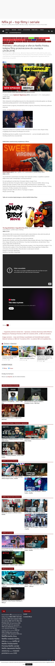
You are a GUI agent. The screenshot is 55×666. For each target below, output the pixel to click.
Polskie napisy (19, 41)
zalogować (9, 376)
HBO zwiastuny (12, 634)
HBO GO (16, 617)
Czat (6, 32)
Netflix (7, 29)
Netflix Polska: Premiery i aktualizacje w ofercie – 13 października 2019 (44, 358)
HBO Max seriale (8, 628)
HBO (10, 617)
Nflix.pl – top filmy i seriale (21, 22)
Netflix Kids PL (46, 38)
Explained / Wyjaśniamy (19, 95)
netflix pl (4, 54)
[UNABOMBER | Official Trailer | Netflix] (13, 557)
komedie (36, 38)
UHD (15, 653)
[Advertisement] (27, 9)
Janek (11, 53)
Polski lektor (12, 41)
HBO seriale (13, 632)
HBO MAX (14, 29)
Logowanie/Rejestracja (15, 32)
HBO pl (17, 630)
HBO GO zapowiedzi (14, 625)
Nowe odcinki (28, 39)
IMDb (27, 38)
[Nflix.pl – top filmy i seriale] (3, 31)
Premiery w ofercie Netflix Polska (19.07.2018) (9, 357)
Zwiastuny (11, 43)
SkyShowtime (26, 29)
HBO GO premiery (12, 623)
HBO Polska (5, 632)
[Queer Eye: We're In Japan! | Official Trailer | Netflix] (35, 520)
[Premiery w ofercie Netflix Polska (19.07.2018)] (10, 346)
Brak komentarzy (17, 53)
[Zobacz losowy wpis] (51, 31)
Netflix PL (5, 39)
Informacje (31, 38)
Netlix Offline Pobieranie (19, 39)
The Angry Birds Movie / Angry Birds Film (13, 228)
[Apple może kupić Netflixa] (27, 346)
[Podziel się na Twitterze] (5, 62)
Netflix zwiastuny (27, 54)
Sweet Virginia (6, 172)
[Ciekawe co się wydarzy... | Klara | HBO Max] (13, 394)
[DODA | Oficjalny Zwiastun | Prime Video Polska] (13, 448)
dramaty (19, 38)
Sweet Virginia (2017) (25, 56)
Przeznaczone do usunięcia (41, 41)
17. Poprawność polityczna (13, 110)
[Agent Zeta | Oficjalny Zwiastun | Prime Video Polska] (13, 431)
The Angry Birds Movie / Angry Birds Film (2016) (38, 56)
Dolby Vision (5, 617)
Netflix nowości (48, 53)
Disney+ (20, 29)
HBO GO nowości (13, 619)
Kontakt (25, 614)
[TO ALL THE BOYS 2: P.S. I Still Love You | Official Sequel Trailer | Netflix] (13, 469)
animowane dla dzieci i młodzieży (9, 38)
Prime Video (35, 29)
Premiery (25, 41)
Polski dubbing (6, 41)
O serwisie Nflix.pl (27, 616)
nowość (16, 650)
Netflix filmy (42, 53)
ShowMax (11, 653)
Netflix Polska (10, 39)
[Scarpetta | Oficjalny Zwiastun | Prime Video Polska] (35, 431)
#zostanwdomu (6, 614)
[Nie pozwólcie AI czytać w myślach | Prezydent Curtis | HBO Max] (35, 394)
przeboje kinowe (31, 41)
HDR (17, 634)
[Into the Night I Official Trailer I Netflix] (35, 505)
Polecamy (39, 39)
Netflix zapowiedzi (8, 648)
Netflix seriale (21, 54)
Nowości (33, 39)
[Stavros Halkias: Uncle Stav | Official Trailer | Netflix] (35, 541)
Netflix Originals (9, 641)
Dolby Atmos (19, 614)
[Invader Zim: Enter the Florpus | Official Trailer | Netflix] (35, 484)
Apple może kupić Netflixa (27, 358)
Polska (43, 39)
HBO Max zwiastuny (10, 630)
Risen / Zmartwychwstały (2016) (14, 56)
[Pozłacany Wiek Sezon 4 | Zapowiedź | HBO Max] (13, 410)
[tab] (5, 369)
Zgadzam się (28, 664)
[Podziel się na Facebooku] (3, 62)
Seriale (49, 41)
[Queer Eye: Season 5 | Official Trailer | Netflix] (13, 505)
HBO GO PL (12, 621)
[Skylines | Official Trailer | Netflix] (35, 469)
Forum (42, 29)
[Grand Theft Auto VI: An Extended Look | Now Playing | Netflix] (13, 541)
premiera (5, 653)
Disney (16, 614)
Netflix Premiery (15, 54)
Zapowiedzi (5, 43)
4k (11, 614)
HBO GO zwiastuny (8, 627)
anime (13, 614)
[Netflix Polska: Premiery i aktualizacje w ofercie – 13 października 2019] (45, 346)
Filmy (23, 38)
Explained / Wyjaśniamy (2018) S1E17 (29, 53)
